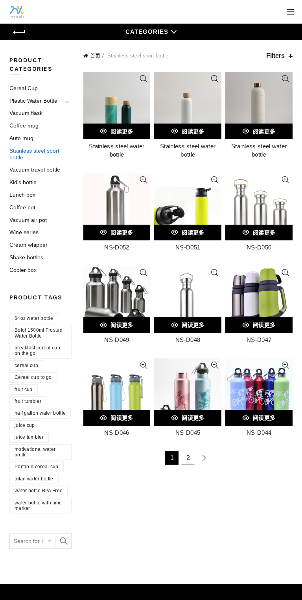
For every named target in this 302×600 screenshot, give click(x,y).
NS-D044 (259, 432)
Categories (146, 31)
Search (64, 541)
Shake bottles (26, 257)
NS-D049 (116, 339)
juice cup (25, 425)
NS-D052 (116, 247)
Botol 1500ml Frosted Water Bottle (39, 332)
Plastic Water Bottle (33, 101)
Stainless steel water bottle (116, 150)
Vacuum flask (25, 113)
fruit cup (24, 389)
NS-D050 (259, 247)
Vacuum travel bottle (34, 169)
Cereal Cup (23, 88)
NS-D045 (187, 432)
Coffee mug (24, 125)
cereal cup (26, 365)
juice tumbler (29, 437)
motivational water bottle (35, 452)
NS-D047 (259, 339)
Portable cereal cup (37, 466)
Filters (275, 55)
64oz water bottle (34, 318)
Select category (49, 541)
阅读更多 (121, 131)
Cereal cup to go (33, 377)
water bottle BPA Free (39, 490)
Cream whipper (28, 245)
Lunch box (22, 195)
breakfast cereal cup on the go (37, 350)
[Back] (19, 32)
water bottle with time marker (38, 505)
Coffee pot (22, 207)
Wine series (24, 232)
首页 (95, 56)
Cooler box (23, 270)
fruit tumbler (28, 401)
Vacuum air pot (28, 220)
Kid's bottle (23, 182)
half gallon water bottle (40, 413)
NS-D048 (187, 339)
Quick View (143, 79)
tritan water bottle (34, 479)
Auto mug (21, 138)
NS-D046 (116, 432)
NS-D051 (187, 247)
